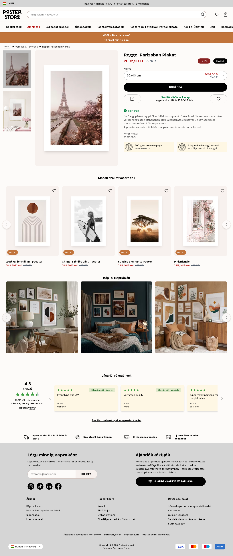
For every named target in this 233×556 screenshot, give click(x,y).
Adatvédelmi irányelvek (156, 534)
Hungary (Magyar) (25, 546)
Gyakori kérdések (178, 514)
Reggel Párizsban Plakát (56, 46)
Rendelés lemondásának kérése (186, 519)
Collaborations (106, 514)
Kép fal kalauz (34, 506)
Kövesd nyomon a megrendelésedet (189, 506)
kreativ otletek (35, 519)
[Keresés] (203, 14)
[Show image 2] (17, 111)
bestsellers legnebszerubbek (43, 510)
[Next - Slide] (226, 224)
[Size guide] (132, 98)
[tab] (217, 14)
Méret (127, 68)
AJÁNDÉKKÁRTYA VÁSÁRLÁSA (173, 481)
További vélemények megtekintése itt (116, 420)
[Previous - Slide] (6, 224)
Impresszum (131, 534)
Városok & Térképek (26, 46)
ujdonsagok (33, 514)
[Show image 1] (17, 69)
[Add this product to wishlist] (218, 98)
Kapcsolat (174, 510)
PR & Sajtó (104, 510)
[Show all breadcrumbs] (7, 46)
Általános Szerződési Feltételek (82, 534)
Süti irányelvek (112, 534)
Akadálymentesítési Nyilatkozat (116, 519)
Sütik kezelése (176, 523)
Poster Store (125, 545)
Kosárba (175, 87)
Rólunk (102, 506)
